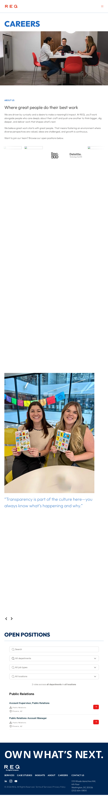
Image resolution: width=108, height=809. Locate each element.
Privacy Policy (59, 786)
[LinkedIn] (5, 781)
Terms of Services (43, 786)
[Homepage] (11, 6)
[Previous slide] (6, 619)
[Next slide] (12, 619)
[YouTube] (15, 781)
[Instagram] (10, 781)
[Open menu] (102, 6)
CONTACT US (77, 775)
